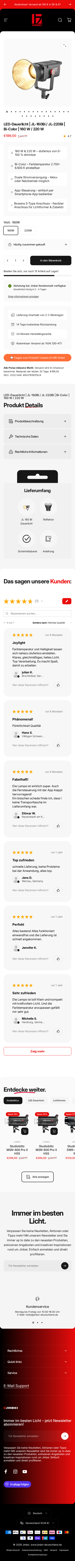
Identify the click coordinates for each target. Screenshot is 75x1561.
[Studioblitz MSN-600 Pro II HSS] (46, 1123)
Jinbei (17, 1142)
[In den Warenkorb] (24, 1131)
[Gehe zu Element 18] (31, 116)
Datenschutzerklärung (32, 1550)
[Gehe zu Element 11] (50, 111)
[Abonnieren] (64, 1265)
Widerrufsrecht (13, 1550)
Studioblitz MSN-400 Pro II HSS (17, 1149)
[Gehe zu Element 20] (40, 116)
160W (10, 230)
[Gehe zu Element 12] (55, 111)
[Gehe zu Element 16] (22, 116)
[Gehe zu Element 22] (48, 116)
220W (28, 230)
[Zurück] (5, 4)
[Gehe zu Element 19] (35, 116)
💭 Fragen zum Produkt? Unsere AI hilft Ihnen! (37, 357)
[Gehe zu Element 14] (64, 111)
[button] (42, 601)
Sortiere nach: (40, 622)
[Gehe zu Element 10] (46, 111)
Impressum (64, 1550)
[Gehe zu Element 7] (37, 111)
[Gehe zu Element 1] (11, 111)
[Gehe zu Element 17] (26, 116)
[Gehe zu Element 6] (33, 111)
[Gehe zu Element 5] (29, 111)
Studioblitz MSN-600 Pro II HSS (46, 1149)
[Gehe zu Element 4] (24, 111)
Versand (53, 1550)
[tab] (13, 1100)
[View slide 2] (37, 1322)
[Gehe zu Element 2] (15, 111)
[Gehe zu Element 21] (44, 116)
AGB (46, 1550)
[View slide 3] (42, 1322)
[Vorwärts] (70, 4)
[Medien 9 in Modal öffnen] (64, 45)
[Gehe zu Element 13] (59, 111)
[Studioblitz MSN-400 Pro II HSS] (17, 1123)
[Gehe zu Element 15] (68, 111)
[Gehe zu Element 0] (7, 111)
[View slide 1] (33, 1322)
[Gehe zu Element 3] (20, 111)
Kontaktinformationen (37, 1555)
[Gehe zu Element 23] (53, 116)
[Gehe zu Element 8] (42, 111)
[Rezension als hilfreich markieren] (58, 685)
